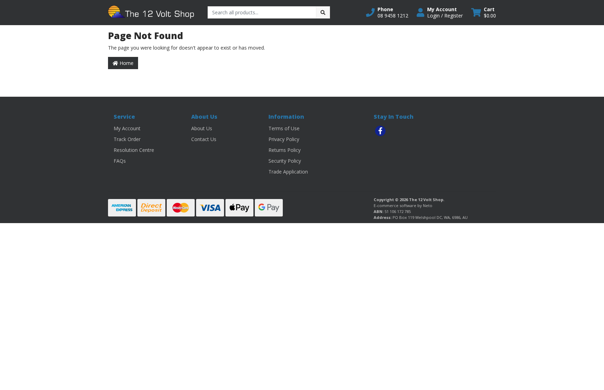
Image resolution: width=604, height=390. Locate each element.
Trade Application (288, 171)
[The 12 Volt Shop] (152, 12)
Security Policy (284, 160)
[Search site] (323, 12)
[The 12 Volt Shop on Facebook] (380, 131)
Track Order (127, 139)
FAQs (120, 160)
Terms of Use (284, 128)
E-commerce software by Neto (403, 205)
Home (126, 63)
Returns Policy (284, 150)
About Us (201, 128)
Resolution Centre (134, 150)
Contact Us (203, 139)
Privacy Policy (283, 139)
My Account (127, 128)
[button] (387, 12)
